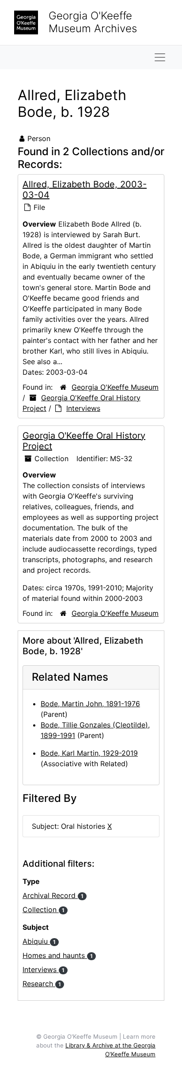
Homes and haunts (58, 955)
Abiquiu (39, 941)
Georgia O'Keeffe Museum (115, 387)
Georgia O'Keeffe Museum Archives (93, 22)
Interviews (83, 408)
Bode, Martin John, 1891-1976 (90, 703)
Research (42, 983)
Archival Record (53, 895)
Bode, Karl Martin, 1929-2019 (89, 753)
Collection (43, 909)
